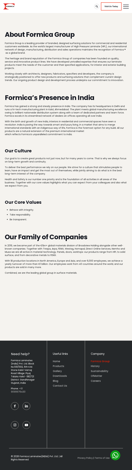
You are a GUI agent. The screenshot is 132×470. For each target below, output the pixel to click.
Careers (96, 381)
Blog (55, 381)
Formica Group (100, 361)
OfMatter (96, 376)
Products (58, 366)
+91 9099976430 (18, 390)
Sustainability (99, 371)
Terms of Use (102, 458)
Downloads (60, 376)
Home (56, 361)
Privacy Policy (85, 458)
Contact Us (60, 385)
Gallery (57, 371)
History (95, 366)
